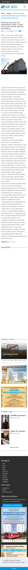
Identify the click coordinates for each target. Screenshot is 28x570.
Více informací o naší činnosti (12, 505)
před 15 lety (16, 31)
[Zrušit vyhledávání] (25, 2)
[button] (2, 564)
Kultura (4, 469)
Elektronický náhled (7, 492)
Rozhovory (5, 471)
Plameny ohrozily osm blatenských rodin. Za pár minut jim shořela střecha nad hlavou (13, 16)
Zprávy (9, 13)
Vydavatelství (5, 488)
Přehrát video (16, 418)
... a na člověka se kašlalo (10, 354)
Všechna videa (14, 447)
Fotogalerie (5, 481)
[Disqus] (14, 271)
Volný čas (4, 475)
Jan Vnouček (7, 31)
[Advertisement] (14, 80)
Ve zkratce (5, 477)
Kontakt (4, 490)
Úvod (2, 13)
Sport (3, 467)
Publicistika (5, 473)
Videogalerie (5, 479)
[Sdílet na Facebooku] (20, 31)
